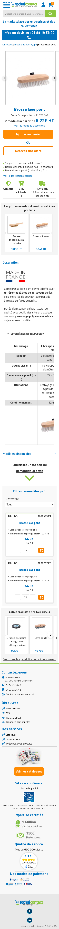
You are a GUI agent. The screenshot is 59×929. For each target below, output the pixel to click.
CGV (8, 713)
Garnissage (12, 498)
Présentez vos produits (19, 743)
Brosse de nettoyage (25, 44)
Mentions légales (14, 718)
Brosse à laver (41, 236)
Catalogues (11, 734)
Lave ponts (41, 638)
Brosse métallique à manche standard (16, 241)
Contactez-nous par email (19, 694)
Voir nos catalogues (29, 771)
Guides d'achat (13, 739)
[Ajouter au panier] (41, 550)
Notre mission (13, 708)
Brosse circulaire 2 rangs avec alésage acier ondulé (16, 643)
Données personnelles (18, 721)
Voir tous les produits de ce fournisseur (29, 659)
